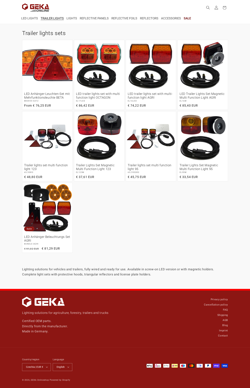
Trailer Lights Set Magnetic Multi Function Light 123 (95, 167)
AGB (225, 320)
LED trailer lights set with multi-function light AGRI (150, 95)
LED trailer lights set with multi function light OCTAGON (98, 95)
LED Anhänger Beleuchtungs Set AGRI (47, 238)
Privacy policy (219, 299)
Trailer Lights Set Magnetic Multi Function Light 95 (199, 167)
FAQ (225, 309)
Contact (223, 335)
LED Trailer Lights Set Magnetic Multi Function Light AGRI (202, 95)
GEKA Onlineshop (40, 380)
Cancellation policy (216, 304)
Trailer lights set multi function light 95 (149, 167)
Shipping (222, 315)
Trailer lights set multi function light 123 (46, 167)
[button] (208, 8)
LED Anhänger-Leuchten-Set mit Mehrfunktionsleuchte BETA (47, 95)
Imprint (223, 330)
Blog (225, 325)
